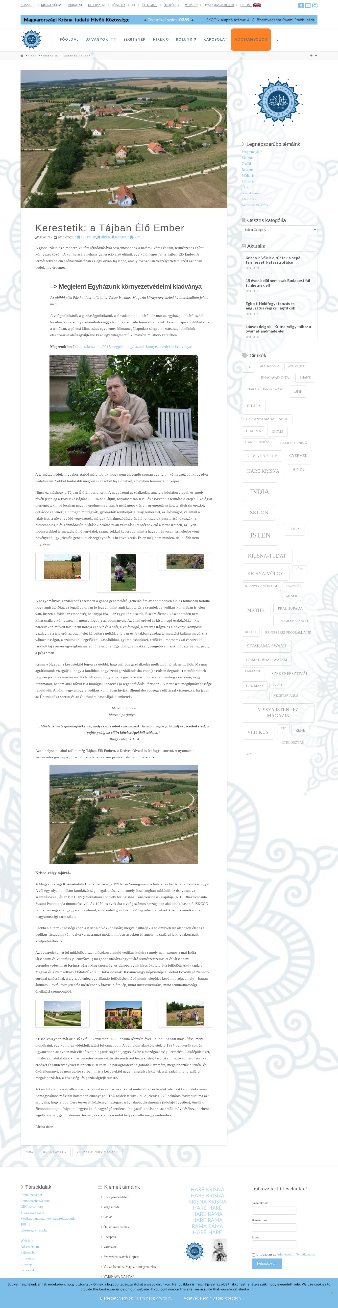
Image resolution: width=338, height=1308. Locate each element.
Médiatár (248, 176)
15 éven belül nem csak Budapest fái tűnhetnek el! (278, 282)
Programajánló (252, 152)
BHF (298, 391)
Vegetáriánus (286, 695)
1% (133, 4)
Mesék (291, 596)
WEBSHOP (191, 4)
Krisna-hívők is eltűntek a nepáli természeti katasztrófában (274, 260)
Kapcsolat (27, 1270)
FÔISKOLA (118, 4)
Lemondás (293, 586)
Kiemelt (121, 237)
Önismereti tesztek (116, 1227)
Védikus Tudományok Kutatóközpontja (48, 1218)
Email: (257, 1237)
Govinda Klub (261, 456)
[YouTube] (308, 5)
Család (246, 164)
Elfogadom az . (285, 1254)
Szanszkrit (253, 670)
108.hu (25, 1224)
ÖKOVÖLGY (171, 4)
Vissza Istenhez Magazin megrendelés (129, 1267)
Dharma (253, 431)
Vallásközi (110, 1247)
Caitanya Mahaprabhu (267, 419)
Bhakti (305, 377)
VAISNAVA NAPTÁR (119, 1277)
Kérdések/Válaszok (255, 205)
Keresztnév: (260, 1220)
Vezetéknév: (260, 1203)
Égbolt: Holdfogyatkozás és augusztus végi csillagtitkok (270, 305)
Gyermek (298, 455)
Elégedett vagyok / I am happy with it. (136, 1298)
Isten (260, 535)
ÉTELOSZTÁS (96, 4)
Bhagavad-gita (275, 378)
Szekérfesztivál (289, 673)
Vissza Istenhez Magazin (97, 1152)
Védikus (257, 732)
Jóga (294, 529)
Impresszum (29, 1258)
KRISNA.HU (28, 4)
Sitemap (26, 1264)
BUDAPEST (75, 4)
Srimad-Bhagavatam (266, 660)
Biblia (254, 406)
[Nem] (331, 1293)
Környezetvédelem (261, 586)
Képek (300, 569)
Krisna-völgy (55, 1152)
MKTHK (256, 610)
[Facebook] (301, 5)
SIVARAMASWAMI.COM (219, 4)
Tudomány (254, 686)
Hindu (299, 469)
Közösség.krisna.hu (34, 1230)
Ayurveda (296, 366)
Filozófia (248, 181)
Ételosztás (249, 199)
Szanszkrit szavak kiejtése (121, 1257)
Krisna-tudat (267, 556)
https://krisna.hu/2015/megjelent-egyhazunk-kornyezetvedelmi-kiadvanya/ (134, 346)
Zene (300, 730)
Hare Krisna (263, 471)
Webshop (27, 1241)
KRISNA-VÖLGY (51, 4)
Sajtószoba (28, 1252)
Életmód (88, 237)
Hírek (105, 237)
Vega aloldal (112, 1207)
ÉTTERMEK (149, 4)
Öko (136, 237)
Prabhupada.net (31, 1195)
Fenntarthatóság (258, 442)
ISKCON (258, 512)
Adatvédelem (30, 1247)
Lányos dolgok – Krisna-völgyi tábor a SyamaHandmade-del (278, 328)
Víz (283, 728)
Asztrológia (269, 365)
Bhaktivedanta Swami (264, 389)
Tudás (277, 684)
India (28, 1152)
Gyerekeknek (251, 193)
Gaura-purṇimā (293, 443)
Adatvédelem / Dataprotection (212, 1298)
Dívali (277, 432)
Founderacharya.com (35, 1201)
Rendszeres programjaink (288, 632)
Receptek (248, 170)
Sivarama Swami (266, 645)
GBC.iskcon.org (32, 1206)
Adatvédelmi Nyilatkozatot (295, 1254)
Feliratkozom (267, 1263)
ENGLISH (246, 4)
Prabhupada (290, 608)
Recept (250, 632)
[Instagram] (314, 5)
